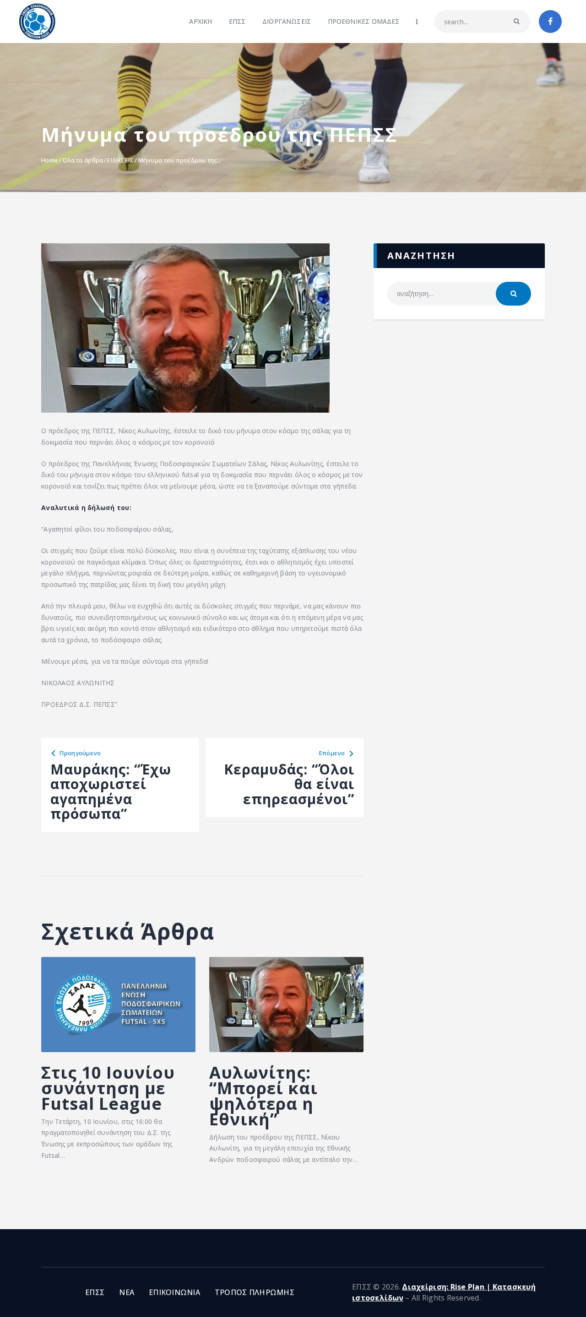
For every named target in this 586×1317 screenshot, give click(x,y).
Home (49, 160)
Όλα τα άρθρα (82, 160)
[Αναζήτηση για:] (459, 293)
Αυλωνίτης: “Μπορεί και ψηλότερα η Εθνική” (263, 1096)
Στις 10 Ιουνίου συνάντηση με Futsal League (108, 1088)
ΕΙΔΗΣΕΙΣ (120, 160)
